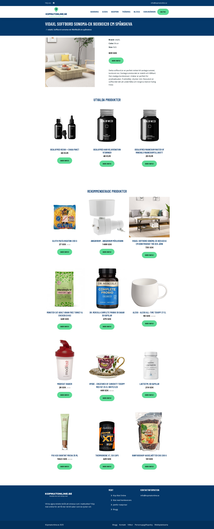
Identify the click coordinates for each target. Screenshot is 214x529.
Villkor (130, 525)
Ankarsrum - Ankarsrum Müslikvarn (107, 240)
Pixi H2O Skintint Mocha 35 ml (64, 455)
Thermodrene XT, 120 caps (107, 455)
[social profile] (53, 3)
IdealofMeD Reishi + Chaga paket (64, 149)
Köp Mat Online (119, 495)
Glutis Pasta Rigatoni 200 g (64, 240)
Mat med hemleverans (122, 500)
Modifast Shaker (64, 383)
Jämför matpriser (120, 505)
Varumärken (149, 12)
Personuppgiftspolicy (144, 525)
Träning (126, 12)
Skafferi (115, 12)
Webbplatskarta (161, 525)
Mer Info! (116, 61)
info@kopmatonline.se (159, 3)
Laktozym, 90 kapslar (149, 383)
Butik (163, 12)
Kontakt (122, 525)
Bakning (95, 12)
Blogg (137, 12)
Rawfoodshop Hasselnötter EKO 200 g (149, 455)
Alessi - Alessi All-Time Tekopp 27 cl (149, 312)
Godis (105, 12)
